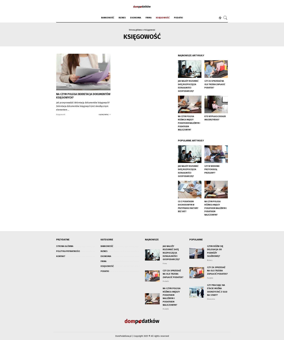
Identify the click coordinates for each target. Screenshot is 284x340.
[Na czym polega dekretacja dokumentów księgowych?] (83, 72)
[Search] (225, 17)
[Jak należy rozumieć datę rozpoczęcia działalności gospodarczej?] (189, 69)
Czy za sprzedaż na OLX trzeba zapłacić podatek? (214, 84)
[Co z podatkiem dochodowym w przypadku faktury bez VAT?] (189, 189)
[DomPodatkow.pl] (142, 6)
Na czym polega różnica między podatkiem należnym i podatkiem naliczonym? (189, 123)
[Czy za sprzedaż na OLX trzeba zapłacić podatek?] (216, 69)
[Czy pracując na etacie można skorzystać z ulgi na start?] (196, 292)
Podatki (166, 281)
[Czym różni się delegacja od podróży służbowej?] (196, 253)
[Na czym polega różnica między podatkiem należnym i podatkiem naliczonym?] (189, 104)
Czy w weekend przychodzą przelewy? (212, 169)
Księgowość (60, 114)
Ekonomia (211, 299)
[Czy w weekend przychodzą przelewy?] (216, 154)
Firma (165, 263)
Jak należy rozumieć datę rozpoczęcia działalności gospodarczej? (171, 253)
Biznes (209, 260)
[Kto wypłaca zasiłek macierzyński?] (216, 104)
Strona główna (135, 30)
